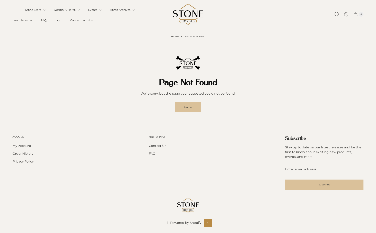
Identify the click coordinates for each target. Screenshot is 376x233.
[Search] (337, 14)
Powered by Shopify (186, 223)
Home (175, 36)
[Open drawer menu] (15, 10)
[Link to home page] (188, 205)
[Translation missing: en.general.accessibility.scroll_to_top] (208, 223)
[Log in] (346, 14)
